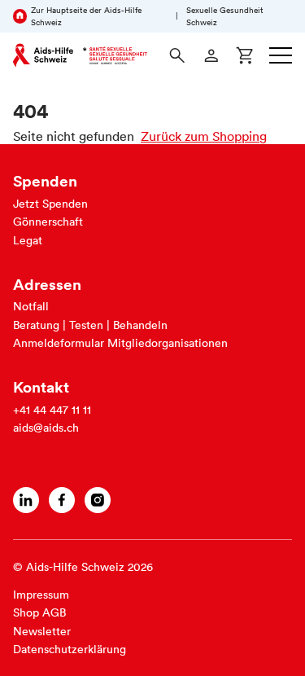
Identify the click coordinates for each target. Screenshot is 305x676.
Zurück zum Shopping (204, 136)
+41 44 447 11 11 (52, 409)
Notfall (31, 306)
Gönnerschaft (48, 221)
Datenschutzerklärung (69, 649)
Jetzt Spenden (50, 203)
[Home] (80, 55)
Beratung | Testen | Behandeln (90, 325)
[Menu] (280, 55)
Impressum (41, 594)
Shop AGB (39, 612)
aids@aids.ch (46, 427)
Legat (27, 240)
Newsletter (42, 631)
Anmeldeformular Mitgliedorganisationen (120, 343)
